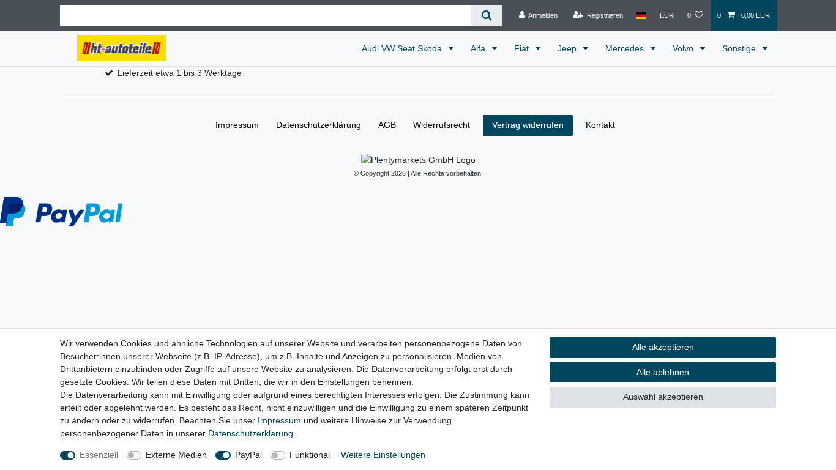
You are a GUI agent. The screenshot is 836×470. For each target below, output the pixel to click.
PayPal (248, 455)
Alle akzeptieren (663, 347)
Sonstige (740, 48)
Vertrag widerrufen (528, 125)
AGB (387, 125)
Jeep (568, 48)
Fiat (522, 48)
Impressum (279, 420)
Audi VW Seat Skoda (403, 48)
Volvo (684, 48)
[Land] (641, 15)
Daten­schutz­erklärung (250, 433)
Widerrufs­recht (441, 125)
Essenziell (99, 455)
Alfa (479, 48)
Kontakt (600, 125)
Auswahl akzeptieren (663, 396)
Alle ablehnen (662, 372)
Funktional (309, 455)
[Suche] (486, 15)
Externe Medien (176, 455)
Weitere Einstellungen (383, 455)
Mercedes (625, 48)
